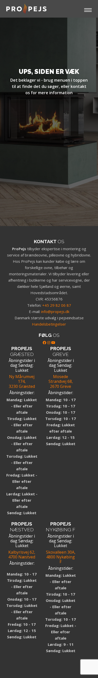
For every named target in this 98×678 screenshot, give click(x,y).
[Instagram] (6, 662)
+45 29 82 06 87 (56, 305)
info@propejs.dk (55, 311)
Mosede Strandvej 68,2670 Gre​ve (60, 381)
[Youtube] (53, 342)
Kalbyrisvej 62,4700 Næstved (21, 554)
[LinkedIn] (48, 342)
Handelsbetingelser (49, 324)
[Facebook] (44, 342)
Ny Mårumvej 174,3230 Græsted (22, 381)
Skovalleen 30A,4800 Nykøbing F (60, 556)
